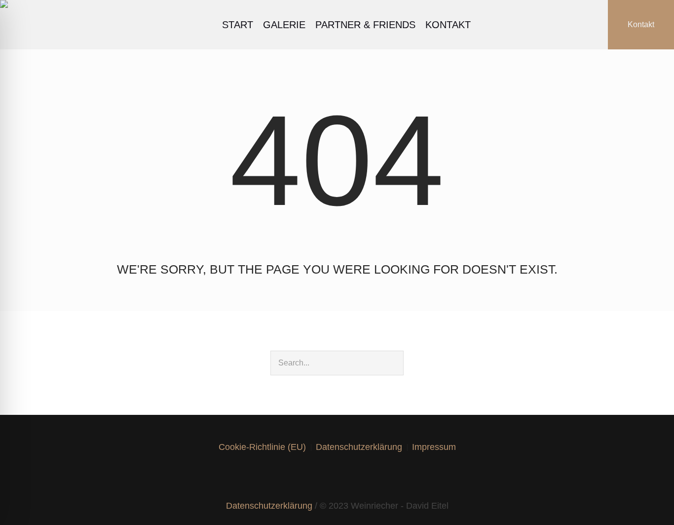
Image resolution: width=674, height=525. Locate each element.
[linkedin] (337, 476)
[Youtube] (355, 476)
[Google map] (373, 476)
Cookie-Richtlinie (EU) (262, 447)
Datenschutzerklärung (359, 447)
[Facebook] (300, 476)
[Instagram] (318, 476)
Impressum (434, 447)
